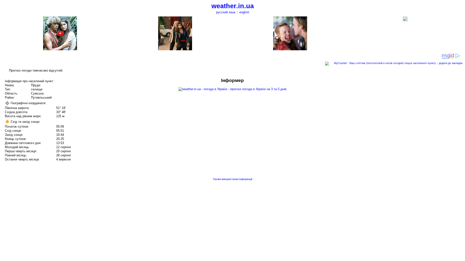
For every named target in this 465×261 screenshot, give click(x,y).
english (244, 12)
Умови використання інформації (232, 179)
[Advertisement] (416, 111)
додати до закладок (451, 63)
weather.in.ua (232, 6)
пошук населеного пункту (420, 63)
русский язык (225, 12)
